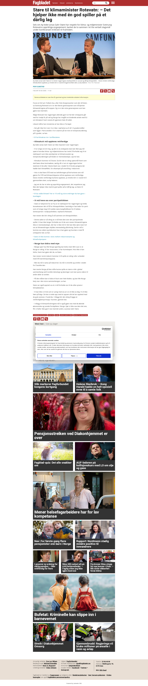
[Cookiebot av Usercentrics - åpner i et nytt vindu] (103, 329)
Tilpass (73, 356)
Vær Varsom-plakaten (96, 675)
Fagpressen (54, 675)
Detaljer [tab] (74, 335)
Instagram (65, 670)
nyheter (50, 315)
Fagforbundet (72, 661)
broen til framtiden (80, 315)
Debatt (62, 3)
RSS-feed (103, 670)
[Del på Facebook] (101, 91)
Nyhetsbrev (79, 3)
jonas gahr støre (66, 315)
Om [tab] (100, 335)
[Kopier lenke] (113, 91)
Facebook (75, 668)
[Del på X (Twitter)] (105, 91)
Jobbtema (69, 3)
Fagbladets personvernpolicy (59, 677)
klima (57, 315)
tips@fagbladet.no (83, 663)
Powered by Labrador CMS (74, 683)
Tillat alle (98, 356)
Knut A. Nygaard (49, 666)
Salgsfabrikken (74, 666)
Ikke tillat (49, 356)
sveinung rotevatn (40, 315)
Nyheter (55, 3)
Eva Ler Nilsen (51, 661)
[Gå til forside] (41, 3)
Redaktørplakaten (80, 675)
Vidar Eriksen (51, 668)
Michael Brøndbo (50, 663)
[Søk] (106, 3)
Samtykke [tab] (48, 335)
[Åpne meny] (113, 3)
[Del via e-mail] (109, 91)
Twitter (84, 668)
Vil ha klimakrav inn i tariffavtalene (47, 137)
